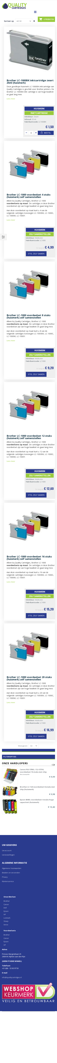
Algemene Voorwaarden (11, 868)
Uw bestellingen (8, 855)
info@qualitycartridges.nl (12, 977)
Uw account (6, 850)
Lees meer (11, 98)
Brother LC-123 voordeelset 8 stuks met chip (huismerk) (37, 788)
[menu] (28, 921)
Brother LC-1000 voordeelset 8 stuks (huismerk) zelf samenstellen (28, 316)
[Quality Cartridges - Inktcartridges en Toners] (20, 4)
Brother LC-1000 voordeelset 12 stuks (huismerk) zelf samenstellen (29, 437)
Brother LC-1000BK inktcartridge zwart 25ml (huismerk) (30, 81)
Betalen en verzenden (11, 872)
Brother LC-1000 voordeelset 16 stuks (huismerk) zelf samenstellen (29, 557)
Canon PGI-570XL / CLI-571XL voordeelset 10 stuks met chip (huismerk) (33, 771)
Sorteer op (9, 21)
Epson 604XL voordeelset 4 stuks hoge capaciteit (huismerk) (37, 800)
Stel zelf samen (36, 253)
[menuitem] (28, 896)
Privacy (5, 877)
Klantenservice (8, 881)
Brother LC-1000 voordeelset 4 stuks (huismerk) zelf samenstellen (28, 196)
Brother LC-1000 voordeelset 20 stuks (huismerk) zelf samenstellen (29, 678)
